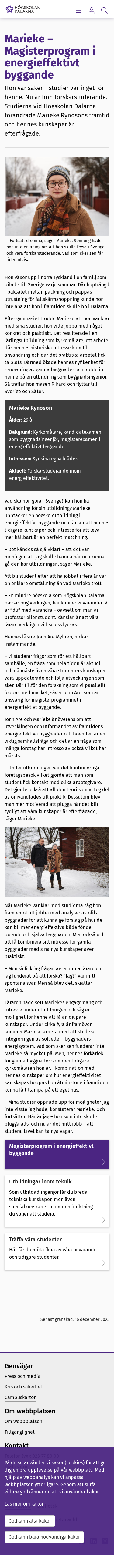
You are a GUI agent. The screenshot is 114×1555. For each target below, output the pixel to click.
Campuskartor (20, 1397)
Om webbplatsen (23, 1421)
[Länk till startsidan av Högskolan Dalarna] (23, 7)
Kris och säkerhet (23, 1387)
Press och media (23, 1376)
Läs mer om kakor (24, 1504)
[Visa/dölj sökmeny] (104, 10)
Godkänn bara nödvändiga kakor (44, 1537)
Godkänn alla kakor (30, 1521)
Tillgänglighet (20, 1432)
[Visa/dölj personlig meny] (91, 10)
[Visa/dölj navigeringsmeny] (78, 10)
